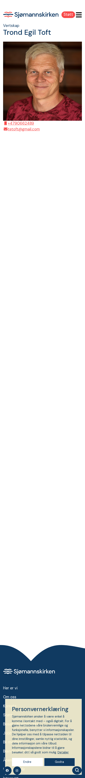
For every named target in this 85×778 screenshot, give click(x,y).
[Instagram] (17, 770)
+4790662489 (21, 123)
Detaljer (63, 752)
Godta (59, 762)
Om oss (9, 697)
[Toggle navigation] (77, 15)
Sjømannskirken (30, 15)
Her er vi (10, 688)
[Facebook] (7, 770)
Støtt (68, 14)
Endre (27, 762)
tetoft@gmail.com (24, 129)
